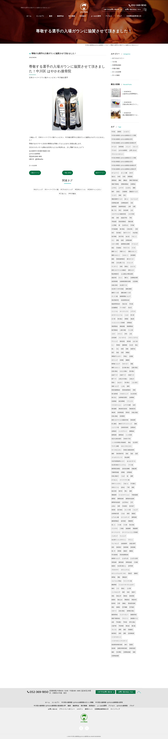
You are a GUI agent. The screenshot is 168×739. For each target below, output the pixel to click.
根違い (123, 588)
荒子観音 (131, 607)
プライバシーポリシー (117, 154)
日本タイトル (115, 487)
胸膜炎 (131, 551)
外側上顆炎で (115, 476)
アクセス (114, 150)
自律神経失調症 (123, 397)
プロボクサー (115, 570)
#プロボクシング (67, 189)
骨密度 (113, 510)
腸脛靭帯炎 (115, 615)
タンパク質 (128, 510)
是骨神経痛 (131, 633)
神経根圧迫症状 (123, 409)
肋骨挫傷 (125, 547)
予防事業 (121, 626)
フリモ (133, 248)
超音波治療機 (125, 469)
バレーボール (122, 338)
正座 (136, 229)
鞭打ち (126, 278)
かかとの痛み (123, 371)
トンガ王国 (129, 435)
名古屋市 (135, 442)
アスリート (125, 618)
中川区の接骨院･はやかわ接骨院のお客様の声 (124, 169)
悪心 (126, 491)
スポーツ (114, 611)
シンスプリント (123, 431)
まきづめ (135, 341)
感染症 (125, 551)
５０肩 (125, 525)
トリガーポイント (116, 637)
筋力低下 (131, 506)
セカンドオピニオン (126, 446)
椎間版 (113, 577)
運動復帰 (114, 495)
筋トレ (126, 199)
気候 (132, 454)
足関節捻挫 (129, 240)
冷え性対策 (133, 394)
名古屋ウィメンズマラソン (119, 540)
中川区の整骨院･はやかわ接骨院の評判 (122, 162)
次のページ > (100, 173)
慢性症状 (122, 341)
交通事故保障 (134, 278)
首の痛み (127, 382)
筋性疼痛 (131, 596)
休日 (120, 210)
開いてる (114, 210)
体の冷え (114, 397)
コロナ (113, 334)
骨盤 (132, 364)
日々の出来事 (33, 166)
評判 (126, 334)
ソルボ (126, 315)
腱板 (120, 180)
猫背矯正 (114, 633)
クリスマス (115, 528)
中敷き (125, 356)
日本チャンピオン (116, 484)
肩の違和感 (115, 394)
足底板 (131, 356)
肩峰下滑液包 (115, 184)
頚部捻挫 (114, 562)
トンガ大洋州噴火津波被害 (119, 442)
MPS (126, 645)
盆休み (123, 487)
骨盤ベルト (123, 251)
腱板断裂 (114, 585)
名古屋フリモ (123, 285)
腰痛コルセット (116, 255)
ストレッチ (130, 263)
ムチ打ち (114, 188)
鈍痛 (122, 349)
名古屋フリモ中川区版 (117, 289)
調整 (124, 633)
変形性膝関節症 (120, 259)
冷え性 (131, 345)
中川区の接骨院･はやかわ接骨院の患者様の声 (124, 143)
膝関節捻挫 (120, 499)
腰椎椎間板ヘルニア (125, 296)
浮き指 (131, 304)
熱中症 (120, 491)
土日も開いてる (120, 263)
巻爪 (113, 233)
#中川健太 (72, 193)
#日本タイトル (80, 189)
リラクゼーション (116, 405)
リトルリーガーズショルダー (126, 585)
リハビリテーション (124, 495)
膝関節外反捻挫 (130, 499)
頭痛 (127, 349)
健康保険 (124, 345)
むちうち (133, 266)
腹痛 (133, 487)
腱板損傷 (122, 326)
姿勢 (120, 633)
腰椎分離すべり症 (126, 293)
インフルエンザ (116, 592)
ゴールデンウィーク (117, 457)
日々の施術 (116, 75)
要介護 (133, 626)
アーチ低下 (123, 308)
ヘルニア (135, 510)
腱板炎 (125, 180)
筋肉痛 (113, 648)
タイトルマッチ (125, 517)
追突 (134, 405)
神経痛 (113, 412)
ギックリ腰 (115, 296)
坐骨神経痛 (120, 412)
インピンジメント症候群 (118, 323)
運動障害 (130, 521)
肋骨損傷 (133, 547)
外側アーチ (131, 375)
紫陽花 (133, 514)
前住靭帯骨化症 (125, 300)
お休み (113, 506)
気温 (117, 352)
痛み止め (120, 600)
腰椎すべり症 (115, 293)
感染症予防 (124, 218)
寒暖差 (127, 352)
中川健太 (133, 484)
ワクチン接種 (115, 446)
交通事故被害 (124, 203)
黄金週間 (127, 457)
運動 (119, 577)
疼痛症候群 (132, 648)
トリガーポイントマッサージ (119, 641)
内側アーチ (123, 375)
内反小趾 (124, 304)
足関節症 (114, 431)
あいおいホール (131, 461)
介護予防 (114, 626)
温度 (136, 454)
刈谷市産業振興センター (118, 461)
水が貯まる (125, 225)
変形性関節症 (122, 222)
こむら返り (135, 382)
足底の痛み (115, 371)
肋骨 (113, 547)
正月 (132, 502)
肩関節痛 (130, 177)
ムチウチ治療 (127, 405)
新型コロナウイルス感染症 (119, 270)
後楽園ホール (134, 618)
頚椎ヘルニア (115, 386)
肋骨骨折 (118, 547)
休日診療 (125, 210)
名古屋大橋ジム (122, 566)
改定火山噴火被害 (116, 439)
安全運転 (118, 652)
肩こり (113, 525)
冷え (117, 349)
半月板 (132, 225)
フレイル (114, 630)
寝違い (113, 382)
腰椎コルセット (116, 368)
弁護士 (118, 192)
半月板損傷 (115, 229)
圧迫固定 (118, 248)
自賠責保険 (115, 281)
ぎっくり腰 (124, 173)
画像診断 (134, 469)
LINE (113, 622)
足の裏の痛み (125, 368)
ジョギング (115, 536)
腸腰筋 (127, 360)
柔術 (113, 607)
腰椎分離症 (129, 289)
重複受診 (127, 600)
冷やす (131, 173)
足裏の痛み (135, 368)
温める (113, 177)
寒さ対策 (131, 525)
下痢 (128, 487)
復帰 (130, 491)
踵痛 (135, 424)
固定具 (130, 573)
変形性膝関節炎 (116, 390)
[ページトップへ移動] (139, 692)
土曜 (129, 206)
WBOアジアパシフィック (125, 424)
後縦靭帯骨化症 (116, 304)
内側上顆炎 (135, 412)
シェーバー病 (115, 427)
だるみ (123, 514)
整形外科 (134, 600)
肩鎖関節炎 (115, 326)
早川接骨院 (115, 555)
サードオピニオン (116, 450)
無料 (113, 192)
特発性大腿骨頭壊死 (128, 450)
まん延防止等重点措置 (127, 274)
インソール (115, 311)
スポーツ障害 (115, 244)
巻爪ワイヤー (127, 233)
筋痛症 (131, 645)
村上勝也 (114, 424)
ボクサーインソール (117, 315)
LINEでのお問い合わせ (111, 9)
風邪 (123, 592)
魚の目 (127, 236)
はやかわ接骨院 (123, 150)
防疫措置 (133, 420)
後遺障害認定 (122, 206)
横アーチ (114, 379)
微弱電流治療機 (125, 244)
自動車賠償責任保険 (125, 281)
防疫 (127, 454)
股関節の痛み (130, 611)
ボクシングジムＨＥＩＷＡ (119, 573)
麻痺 (128, 386)
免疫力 (133, 592)
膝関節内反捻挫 (116, 502)
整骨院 (118, 345)
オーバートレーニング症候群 (130, 532)
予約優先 (118, 622)
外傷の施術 (116, 68)
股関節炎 (121, 435)
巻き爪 (130, 308)
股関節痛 (114, 435)
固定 (113, 248)
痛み (136, 345)
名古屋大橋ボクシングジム (119, 465)
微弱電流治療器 (116, 469)
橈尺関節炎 (115, 330)
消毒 (113, 218)
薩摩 (132, 476)
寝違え (126, 266)
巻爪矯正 (118, 233)
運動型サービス (133, 192)
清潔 (117, 218)
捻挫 (122, 240)
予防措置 (114, 222)
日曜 (134, 206)
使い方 (113, 551)
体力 (124, 195)
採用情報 (121, 147)
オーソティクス (124, 311)
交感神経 (114, 401)
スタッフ (135, 147)
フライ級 (130, 465)
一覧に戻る (67, 173)
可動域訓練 (135, 495)
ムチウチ (121, 188)
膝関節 (113, 499)
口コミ (120, 278)
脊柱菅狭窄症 (115, 300)
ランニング (123, 536)
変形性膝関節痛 (124, 555)
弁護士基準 (132, 544)
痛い (113, 349)
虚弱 (120, 630)
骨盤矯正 (130, 630)
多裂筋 (121, 360)
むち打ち (128, 188)
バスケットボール (133, 338)
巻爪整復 (114, 236)
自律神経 (131, 397)
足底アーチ (115, 375)
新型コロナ (131, 270)
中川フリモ (126, 248)
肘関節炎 (129, 323)
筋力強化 (120, 510)
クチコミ (120, 334)
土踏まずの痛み (123, 379)
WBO (113, 588)
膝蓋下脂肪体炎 (116, 618)
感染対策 (114, 278)
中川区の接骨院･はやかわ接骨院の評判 (122, 139)
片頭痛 (136, 562)
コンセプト (126, 132)
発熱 (113, 596)
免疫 (128, 592)
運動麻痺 (135, 528)
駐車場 (113, 603)
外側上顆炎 (115, 416)
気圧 (113, 352)
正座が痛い (130, 229)
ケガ (118, 588)
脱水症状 (114, 491)
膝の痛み (122, 229)
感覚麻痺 (128, 528)
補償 (134, 652)
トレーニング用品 (116, 581)
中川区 (113, 132)
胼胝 (117, 240)
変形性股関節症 (126, 390)
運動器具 (124, 577)
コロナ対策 (131, 214)
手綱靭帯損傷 (115, 472)
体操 (120, 195)
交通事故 (133, 184)
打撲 (119, 603)
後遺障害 (114, 206)
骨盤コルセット (132, 251)
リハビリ (114, 195)
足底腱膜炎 (115, 308)
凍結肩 (132, 319)
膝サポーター (130, 259)
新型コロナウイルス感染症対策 (120, 420)
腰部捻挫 (121, 562)
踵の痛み (131, 371)
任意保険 (135, 281)
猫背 (124, 630)
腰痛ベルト (115, 251)
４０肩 (119, 525)
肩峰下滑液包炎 (133, 180)
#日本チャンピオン (94, 189)
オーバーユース (116, 532)
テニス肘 (130, 330)
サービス (114, 147)
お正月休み (125, 502)
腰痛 (134, 188)
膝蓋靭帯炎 (133, 615)
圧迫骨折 (124, 506)
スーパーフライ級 (124, 480)
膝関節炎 (131, 431)
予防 (130, 218)
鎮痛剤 (113, 600)
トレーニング (134, 199)
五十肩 (113, 319)
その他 (114, 62)
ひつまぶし (115, 480)
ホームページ (115, 173)
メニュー (128, 147)
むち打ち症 (125, 558)
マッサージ (115, 266)
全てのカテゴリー (118, 58)
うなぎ (123, 476)
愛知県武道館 (131, 603)
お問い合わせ (132, 150)
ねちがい (120, 382)
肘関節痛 (129, 472)
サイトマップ (115, 709)
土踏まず (131, 379)
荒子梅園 (124, 607)
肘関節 (123, 472)
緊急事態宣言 (115, 274)
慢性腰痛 (114, 409)
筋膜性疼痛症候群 (122, 648)
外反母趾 (135, 233)
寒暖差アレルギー (116, 356)
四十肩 (132, 315)
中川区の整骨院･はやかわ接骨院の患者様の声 (124, 165)
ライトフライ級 (127, 581)
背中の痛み (132, 622)
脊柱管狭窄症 (119, 454)
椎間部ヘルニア (116, 558)
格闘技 (118, 607)
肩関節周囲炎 (124, 184)
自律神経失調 (115, 514)
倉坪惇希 (130, 566)
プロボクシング (124, 394)
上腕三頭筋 (123, 330)
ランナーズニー (124, 615)
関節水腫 (130, 222)
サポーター (125, 364)
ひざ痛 (129, 588)
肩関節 (126, 319)
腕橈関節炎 (130, 326)
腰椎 (113, 454)
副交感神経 (122, 401)
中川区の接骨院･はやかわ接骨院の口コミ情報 (124, 135)
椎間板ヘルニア (116, 364)
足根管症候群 (124, 427)
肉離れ (124, 603)
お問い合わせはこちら (133, 9)
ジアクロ (133, 311)
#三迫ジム (62, 193)
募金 (129, 442)
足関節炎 (133, 427)
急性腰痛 (133, 255)
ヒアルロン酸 (115, 517)
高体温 (125, 596)
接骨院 (119, 132)
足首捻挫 (114, 338)
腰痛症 (136, 573)
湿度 (122, 352)
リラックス (130, 401)
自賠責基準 (124, 544)
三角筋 (121, 528)
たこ (113, 345)
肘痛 (113, 263)
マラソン (130, 540)
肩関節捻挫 (129, 562)
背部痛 (119, 551)
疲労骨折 (123, 521)
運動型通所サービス (117, 199)
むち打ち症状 (134, 558)
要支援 (127, 626)
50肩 (124, 177)
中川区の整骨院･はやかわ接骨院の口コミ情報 (124, 158)
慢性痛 (129, 341)
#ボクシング (38, 189)
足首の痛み (122, 611)
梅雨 (128, 514)
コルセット (125, 255)
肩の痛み (120, 319)
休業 (119, 506)
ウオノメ (134, 236)
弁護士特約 (115, 285)
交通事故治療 (115, 203)
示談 (132, 203)
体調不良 (133, 349)
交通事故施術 (116, 65)
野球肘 (127, 412)
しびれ (123, 386)
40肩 (119, 177)
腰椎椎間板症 (115, 521)
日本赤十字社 (127, 439)
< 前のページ (35, 173)
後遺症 (113, 566)
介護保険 (124, 192)
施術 (113, 652)
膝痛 (113, 259)
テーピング (135, 244)
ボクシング (115, 360)
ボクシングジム (125, 570)
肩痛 (134, 390)
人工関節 (114, 225)
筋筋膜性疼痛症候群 (117, 645)
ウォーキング (115, 544)
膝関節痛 (134, 517)
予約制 (125, 622)
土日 (132, 210)
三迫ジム (125, 484)
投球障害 (122, 416)
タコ (113, 240)
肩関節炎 (114, 180)
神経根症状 (132, 409)
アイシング (115, 341)
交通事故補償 (115, 656)
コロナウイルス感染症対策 (119, 214)
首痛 (121, 266)
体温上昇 (118, 596)
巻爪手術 (121, 236)
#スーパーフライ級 (52, 189)
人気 (130, 334)
